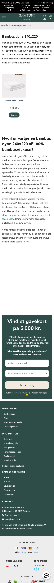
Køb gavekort (9, 448)
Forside (4, 25)
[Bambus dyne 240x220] (14, 86)
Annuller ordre (10, 460)
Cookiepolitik (9, 456)
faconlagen (7, 219)
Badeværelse (9, 490)
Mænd (6, 477)
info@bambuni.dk (12, 519)
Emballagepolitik (11, 427)
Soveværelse (9, 486)
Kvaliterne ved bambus (13, 422)
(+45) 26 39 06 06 (12, 515)
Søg (44, 19)
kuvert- (43, 215)
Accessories (9, 494)
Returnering (9, 439)
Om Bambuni (9, 414)
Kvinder (7, 482)
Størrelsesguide (11, 443)
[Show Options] (46, 373)
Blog (6, 418)
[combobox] (26, 373)
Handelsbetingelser (12, 452)
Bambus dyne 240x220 (21, 25)
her (27, 241)
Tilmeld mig (27, 385)
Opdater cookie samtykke (13, 466)
